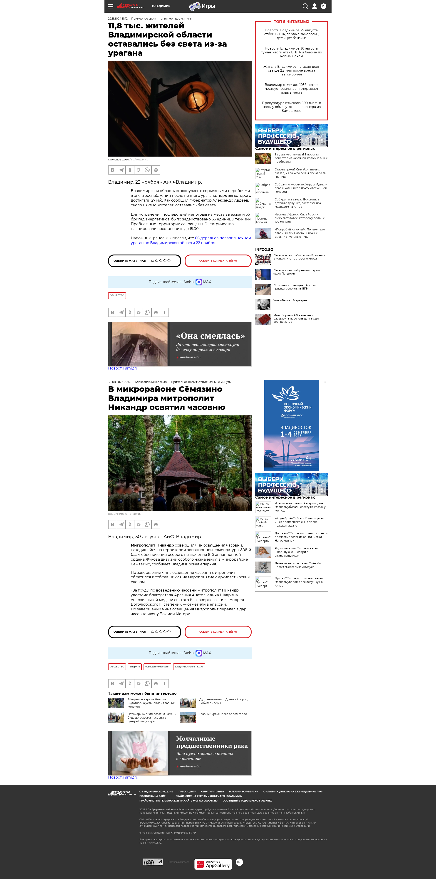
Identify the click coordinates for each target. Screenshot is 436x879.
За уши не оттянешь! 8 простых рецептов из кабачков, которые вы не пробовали (301, 158)
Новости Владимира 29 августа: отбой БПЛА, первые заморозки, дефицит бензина (291, 34)
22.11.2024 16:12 (118, 18)
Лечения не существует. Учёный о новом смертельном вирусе (298, 565)
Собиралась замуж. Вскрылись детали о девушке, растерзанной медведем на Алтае (298, 203)
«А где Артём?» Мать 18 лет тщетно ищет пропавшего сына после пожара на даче (299, 522)
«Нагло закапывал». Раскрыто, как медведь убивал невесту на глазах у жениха (300, 507)
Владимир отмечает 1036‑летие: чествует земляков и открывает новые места (291, 89)
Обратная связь (212, 791)
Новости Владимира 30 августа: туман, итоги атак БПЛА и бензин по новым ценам (291, 52)
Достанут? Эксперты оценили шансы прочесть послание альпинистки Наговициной (301, 537)
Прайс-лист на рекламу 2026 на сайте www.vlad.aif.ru (178, 800)
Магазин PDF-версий (243, 791)
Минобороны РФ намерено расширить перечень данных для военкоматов (296, 318)
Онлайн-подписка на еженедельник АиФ (292, 791)
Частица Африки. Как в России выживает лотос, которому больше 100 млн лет (300, 218)
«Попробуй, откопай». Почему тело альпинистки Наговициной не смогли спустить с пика (300, 233)
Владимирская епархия (124, 513)
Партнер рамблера (178, 862)
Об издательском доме (156, 791)
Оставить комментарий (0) (218, 260)
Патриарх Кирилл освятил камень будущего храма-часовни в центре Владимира (152, 717)
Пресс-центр (187, 791)
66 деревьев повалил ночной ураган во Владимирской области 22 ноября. (191, 240)
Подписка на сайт (152, 796)
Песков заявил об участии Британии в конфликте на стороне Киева (299, 257)
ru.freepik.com (141, 159)
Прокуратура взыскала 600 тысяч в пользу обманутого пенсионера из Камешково (291, 107)
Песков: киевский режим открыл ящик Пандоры (296, 272)
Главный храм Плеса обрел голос (223, 714)
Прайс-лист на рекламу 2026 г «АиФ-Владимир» (209, 796)
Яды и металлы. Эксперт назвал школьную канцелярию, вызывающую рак (297, 552)
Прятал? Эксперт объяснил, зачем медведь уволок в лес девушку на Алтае (299, 582)
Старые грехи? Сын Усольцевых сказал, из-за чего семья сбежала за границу (300, 173)
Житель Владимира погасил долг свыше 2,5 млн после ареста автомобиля (291, 70)
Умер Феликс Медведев (290, 300)
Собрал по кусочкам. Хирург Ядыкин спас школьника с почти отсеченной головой (301, 188)
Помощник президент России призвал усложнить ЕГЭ (294, 287)
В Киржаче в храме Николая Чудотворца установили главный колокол (151, 703)
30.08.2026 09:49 (119, 382)
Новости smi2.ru (123, 368)
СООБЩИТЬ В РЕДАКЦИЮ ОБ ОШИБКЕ (247, 800)
